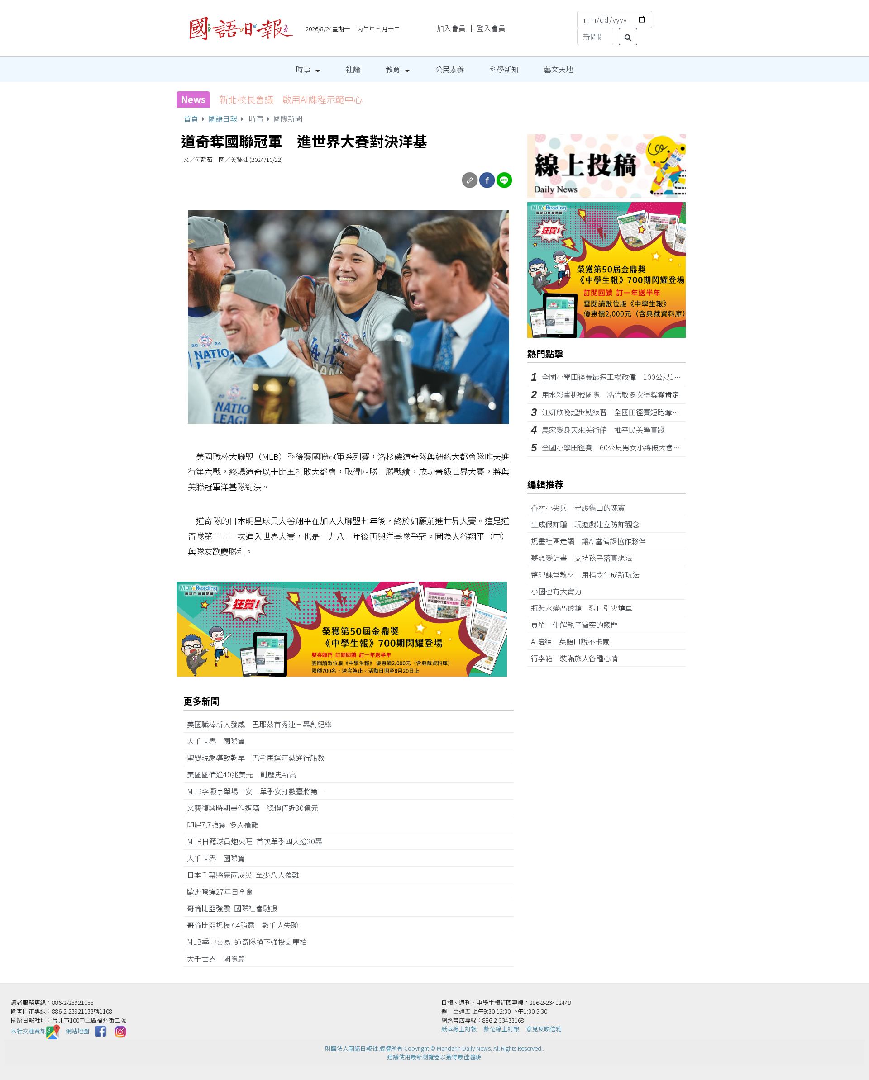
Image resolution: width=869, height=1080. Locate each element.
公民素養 (449, 69)
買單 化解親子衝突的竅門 (578, 624)
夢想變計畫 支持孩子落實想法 (585, 557)
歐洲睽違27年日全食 (223, 891)
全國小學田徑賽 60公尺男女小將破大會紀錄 (615, 447)
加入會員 (451, 28)
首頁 (191, 118)
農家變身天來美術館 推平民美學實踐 (603, 429)
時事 (303, 69)
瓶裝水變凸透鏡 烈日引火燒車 (585, 607)
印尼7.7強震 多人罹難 (226, 824)
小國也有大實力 (560, 591)
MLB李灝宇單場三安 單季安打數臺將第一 (259, 791)
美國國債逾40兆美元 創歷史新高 (245, 774)
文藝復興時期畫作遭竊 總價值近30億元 (256, 807)
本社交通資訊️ (28, 1031)
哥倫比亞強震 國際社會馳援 (236, 908)
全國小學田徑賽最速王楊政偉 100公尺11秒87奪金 (625, 376)
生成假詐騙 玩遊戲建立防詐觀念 (589, 524)
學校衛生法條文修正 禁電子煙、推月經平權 (309, 99)
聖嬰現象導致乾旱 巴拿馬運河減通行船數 (256, 757)
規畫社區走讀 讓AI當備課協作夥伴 (592, 540)
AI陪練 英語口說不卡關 (574, 641)
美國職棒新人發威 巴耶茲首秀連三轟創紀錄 (263, 724)
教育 (393, 69)
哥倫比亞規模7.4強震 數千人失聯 (246, 924)
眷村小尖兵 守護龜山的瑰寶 (581, 507)
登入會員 (491, 28)
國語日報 (222, 118)
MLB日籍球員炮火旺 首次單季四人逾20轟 (258, 841)
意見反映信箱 (544, 1028)
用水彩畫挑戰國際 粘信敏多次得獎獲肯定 (610, 394)
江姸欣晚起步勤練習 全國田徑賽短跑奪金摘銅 (618, 412)
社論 (353, 69)
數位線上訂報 (501, 1028)
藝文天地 (558, 69)
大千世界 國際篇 (219, 740)
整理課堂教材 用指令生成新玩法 (589, 574)
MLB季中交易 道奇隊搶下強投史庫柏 (250, 941)
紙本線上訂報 (459, 1028)
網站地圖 (77, 1031)
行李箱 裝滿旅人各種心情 (578, 658)
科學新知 (504, 69)
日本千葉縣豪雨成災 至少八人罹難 (246, 874)
